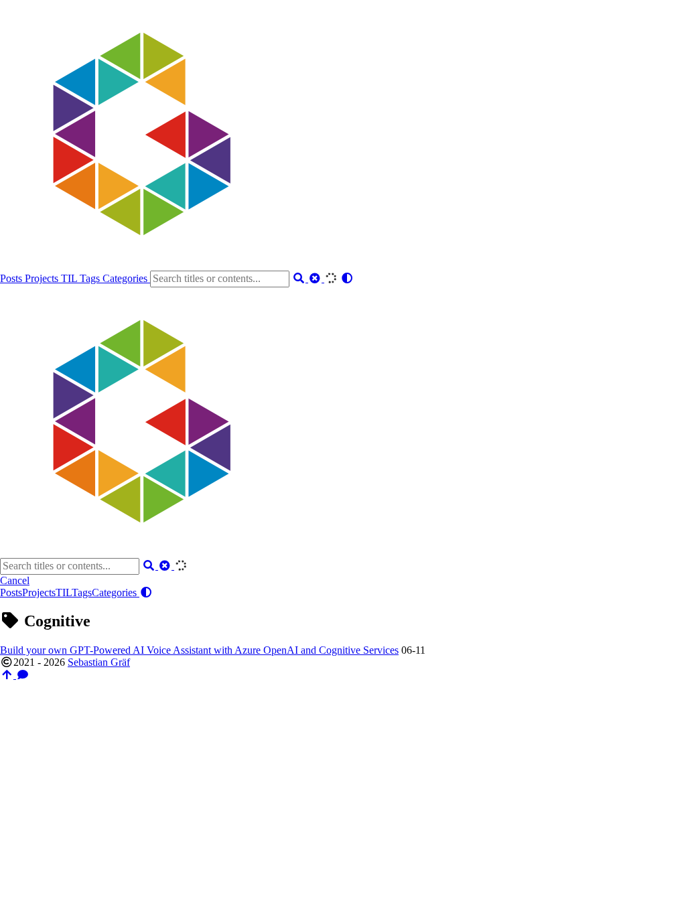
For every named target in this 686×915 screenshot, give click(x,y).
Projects (43, 278)
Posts (12, 278)
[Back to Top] (8, 675)
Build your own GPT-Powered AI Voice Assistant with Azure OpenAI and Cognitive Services (199, 650)
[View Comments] (22, 675)
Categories (126, 278)
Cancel (14, 580)
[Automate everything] (134, 264)
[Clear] (316, 278)
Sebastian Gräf (99, 662)
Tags (91, 278)
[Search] (300, 278)
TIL (70, 278)
